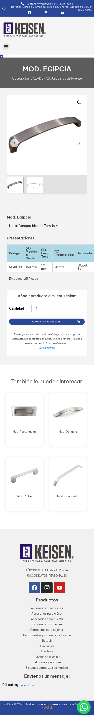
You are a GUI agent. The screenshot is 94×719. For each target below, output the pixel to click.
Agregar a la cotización (46, 321)
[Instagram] (47, 587)
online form (27, 685)
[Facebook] (34, 587)
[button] (6, 46)
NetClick (47, 707)
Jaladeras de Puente (66, 78)
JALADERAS (40, 78)
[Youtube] (59, 587)
